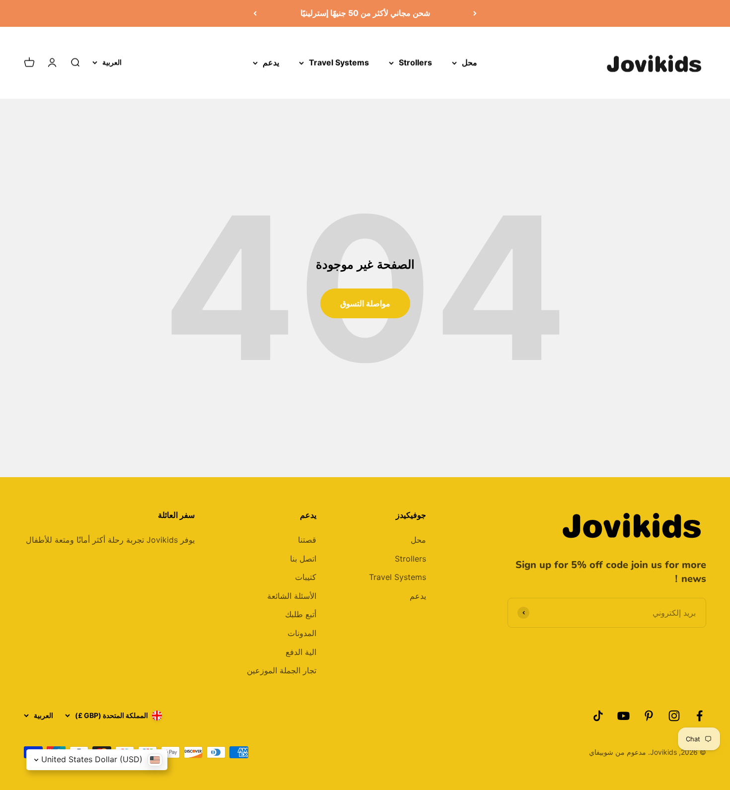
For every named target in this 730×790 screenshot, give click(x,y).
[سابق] (475, 13)
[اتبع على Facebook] (699, 715)
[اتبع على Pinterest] (649, 715)
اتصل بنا (303, 559)
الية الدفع (301, 652)
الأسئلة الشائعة (291, 596)
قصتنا (307, 540)
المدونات (302, 633)
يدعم (271, 62)
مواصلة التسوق (365, 303)
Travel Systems (339, 62)
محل (469, 62)
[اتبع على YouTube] (623, 715)
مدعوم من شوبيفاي (617, 752)
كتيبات (305, 577)
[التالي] (255, 13)
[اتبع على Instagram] (674, 715)
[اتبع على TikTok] (598, 715)
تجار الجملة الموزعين (281, 670)
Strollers (415, 62)
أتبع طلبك (300, 614)
